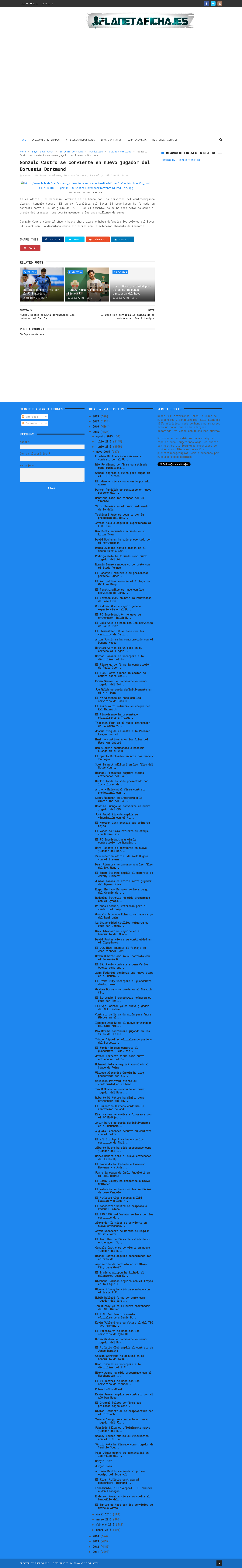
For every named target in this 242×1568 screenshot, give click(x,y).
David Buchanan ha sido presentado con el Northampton (123, 541)
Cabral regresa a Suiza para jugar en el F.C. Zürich (122, 474)
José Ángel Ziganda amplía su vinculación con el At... (116, 816)
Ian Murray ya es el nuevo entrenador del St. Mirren (122, 1307)
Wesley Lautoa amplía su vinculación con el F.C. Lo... (122, 1437)
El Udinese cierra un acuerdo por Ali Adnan (122, 482)
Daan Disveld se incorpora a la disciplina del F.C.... (118, 1365)
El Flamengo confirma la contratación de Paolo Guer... (122, 666)
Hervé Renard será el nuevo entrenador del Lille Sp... (123, 1157)
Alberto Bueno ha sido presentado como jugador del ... (123, 1149)
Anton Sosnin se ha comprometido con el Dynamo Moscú (124, 641)
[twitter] (213, 3)
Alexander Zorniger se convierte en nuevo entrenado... (121, 1224)
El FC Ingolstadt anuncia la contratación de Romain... (115, 841)
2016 (96, 426)
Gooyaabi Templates (86, 1563)
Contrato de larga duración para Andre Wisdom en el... (123, 1016)
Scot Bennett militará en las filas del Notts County (124, 766)
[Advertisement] (47, 72)
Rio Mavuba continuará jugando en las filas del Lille (122, 1032)
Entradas (31, 416)
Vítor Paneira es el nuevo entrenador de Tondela (122, 507)
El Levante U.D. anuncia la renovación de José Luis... (123, 599)
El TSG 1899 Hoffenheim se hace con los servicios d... (124, 1215)
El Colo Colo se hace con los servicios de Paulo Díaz (124, 624)
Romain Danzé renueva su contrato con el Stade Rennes (122, 566)
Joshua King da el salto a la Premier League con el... (122, 732)
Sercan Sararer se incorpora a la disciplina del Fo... (119, 657)
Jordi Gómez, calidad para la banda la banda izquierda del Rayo (132, 289)
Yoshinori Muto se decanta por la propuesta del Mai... (119, 516)
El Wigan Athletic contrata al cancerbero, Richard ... (117, 1481)
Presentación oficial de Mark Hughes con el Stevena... (121, 857)
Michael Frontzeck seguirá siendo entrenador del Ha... (119, 774)
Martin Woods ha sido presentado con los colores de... (121, 782)
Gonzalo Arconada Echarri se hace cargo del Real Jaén (124, 915)
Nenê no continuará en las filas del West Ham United (121, 741)
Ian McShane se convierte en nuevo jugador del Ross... (120, 1090)
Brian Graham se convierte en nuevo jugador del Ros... (121, 1340)
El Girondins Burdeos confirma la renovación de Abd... (119, 1107)
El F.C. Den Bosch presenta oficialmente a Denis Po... (116, 1315)
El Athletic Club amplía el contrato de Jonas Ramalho (124, 1349)
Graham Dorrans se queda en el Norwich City (123, 990)
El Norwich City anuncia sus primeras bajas (122, 824)
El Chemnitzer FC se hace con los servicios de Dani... (119, 632)
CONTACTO (47, 3)
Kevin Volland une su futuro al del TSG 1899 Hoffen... (124, 1324)
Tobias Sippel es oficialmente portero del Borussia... (123, 1041)
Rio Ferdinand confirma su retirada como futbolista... (121, 466)
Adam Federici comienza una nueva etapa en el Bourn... (124, 974)
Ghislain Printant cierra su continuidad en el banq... (116, 1082)
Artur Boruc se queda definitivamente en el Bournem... (122, 1124)
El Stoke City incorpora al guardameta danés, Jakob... (123, 982)
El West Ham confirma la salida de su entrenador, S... (122, 1240)
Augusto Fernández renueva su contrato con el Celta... (123, 1132)
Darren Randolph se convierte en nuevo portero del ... (123, 491)
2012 (96, 1546)
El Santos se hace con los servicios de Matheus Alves (124, 1506)
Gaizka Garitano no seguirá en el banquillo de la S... (119, 1357)
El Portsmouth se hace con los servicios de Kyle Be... (117, 1332)
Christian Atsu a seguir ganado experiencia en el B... (118, 607)
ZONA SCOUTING (137, 139)
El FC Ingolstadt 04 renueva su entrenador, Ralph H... (118, 616)
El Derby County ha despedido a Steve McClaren (122, 1182)
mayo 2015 (103, 451)
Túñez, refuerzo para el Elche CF (85, 291)
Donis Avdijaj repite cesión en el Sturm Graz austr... (120, 549)
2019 (96, 416)
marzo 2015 (104, 1519)
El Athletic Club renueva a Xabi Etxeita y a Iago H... (118, 1199)
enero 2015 (104, 1530)
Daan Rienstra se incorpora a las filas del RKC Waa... (124, 866)
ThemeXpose (42, 1563)
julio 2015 (104, 441)
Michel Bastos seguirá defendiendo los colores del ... (123, 1257)
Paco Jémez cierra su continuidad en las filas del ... (122, 1454)
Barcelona (30, 272)
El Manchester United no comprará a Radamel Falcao (121, 1207)
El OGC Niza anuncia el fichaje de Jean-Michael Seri (120, 949)
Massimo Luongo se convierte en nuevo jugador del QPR (122, 807)
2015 (96, 432)
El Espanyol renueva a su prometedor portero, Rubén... (121, 574)
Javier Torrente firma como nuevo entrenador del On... (119, 1057)
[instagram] (219, 3)
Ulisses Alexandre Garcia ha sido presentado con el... (119, 1074)
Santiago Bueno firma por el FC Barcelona (41, 291)
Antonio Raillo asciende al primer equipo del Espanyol (120, 1472)
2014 (96, 1536)
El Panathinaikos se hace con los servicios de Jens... (119, 591)
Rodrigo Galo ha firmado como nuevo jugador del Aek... (121, 557)
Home (23, 139)
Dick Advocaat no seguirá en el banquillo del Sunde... (118, 932)
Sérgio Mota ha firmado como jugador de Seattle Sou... (124, 1446)
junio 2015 (104, 446)
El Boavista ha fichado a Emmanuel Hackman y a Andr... (120, 1165)
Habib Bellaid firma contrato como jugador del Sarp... (120, 1299)
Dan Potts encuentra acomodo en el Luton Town (120, 532)
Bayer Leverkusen (42, 151)
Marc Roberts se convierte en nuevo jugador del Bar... (121, 849)
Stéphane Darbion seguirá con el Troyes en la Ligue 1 (124, 1282)
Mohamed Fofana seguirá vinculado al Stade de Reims (122, 1065)
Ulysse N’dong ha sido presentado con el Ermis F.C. (122, 1290)
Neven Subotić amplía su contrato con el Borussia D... (122, 957)
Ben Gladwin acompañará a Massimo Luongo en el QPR (119, 749)
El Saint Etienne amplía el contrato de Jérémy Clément (124, 874)
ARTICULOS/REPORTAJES (80, 139)
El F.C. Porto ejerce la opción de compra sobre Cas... (120, 674)
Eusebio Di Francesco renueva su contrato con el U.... (118, 457)
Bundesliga (96, 151)
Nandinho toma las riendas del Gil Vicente (120, 499)
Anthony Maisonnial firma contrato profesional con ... (120, 791)
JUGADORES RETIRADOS (46, 139)
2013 (96, 1541)
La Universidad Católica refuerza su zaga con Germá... (121, 924)
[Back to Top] (219, 1563)
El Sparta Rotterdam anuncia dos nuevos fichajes (124, 757)
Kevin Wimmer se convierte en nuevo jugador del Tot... (121, 682)
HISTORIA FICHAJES (165, 139)
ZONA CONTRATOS (111, 139)
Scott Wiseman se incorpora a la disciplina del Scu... (118, 799)
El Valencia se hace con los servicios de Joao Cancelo (123, 1190)
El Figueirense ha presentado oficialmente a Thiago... (116, 716)
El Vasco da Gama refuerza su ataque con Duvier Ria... (122, 832)
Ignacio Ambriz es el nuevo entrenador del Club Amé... (123, 1024)
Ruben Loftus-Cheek (109, 1389)
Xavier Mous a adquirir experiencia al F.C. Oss (123, 524)
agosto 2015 (105, 436)
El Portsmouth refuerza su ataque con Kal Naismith (122, 707)
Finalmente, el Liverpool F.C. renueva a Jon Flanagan (123, 1489)
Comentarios (33, 423)
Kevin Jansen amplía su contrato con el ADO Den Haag (124, 1395)
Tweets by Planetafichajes (180, 160)
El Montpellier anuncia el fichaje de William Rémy (122, 582)
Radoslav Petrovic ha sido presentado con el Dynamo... (122, 899)
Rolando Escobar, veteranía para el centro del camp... (121, 907)
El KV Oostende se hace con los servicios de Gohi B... (118, 699)
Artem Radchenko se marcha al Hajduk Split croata (122, 1232)
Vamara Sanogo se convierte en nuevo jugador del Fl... (121, 1420)
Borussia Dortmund (71, 151)
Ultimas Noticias (120, 151)
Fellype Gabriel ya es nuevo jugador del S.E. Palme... (122, 1007)
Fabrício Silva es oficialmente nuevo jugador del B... (122, 1429)
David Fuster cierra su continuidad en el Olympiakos (123, 941)
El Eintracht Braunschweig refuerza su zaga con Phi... (123, 999)
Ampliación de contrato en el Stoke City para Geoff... (121, 1265)
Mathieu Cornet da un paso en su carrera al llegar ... (118, 649)
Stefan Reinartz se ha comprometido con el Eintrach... (124, 1412)
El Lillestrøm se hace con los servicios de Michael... (117, 1382)
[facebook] (206, 3)
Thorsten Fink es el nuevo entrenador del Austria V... (122, 724)
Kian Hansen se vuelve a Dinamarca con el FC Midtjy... (123, 1116)
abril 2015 (104, 1514)
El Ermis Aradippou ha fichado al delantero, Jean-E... (119, 1274)
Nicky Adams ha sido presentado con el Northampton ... (123, 1374)
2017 (96, 421)
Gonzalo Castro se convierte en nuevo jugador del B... (122, 1249)
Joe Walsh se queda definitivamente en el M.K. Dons (123, 691)
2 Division (75, 272)
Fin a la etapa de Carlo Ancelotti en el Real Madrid (122, 1174)
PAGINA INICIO (29, 3)
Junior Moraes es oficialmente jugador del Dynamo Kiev (123, 882)
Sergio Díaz (103, 1461)
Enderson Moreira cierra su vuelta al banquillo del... (122, 1498)
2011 (96, 1551)
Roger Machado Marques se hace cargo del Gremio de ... (121, 891)
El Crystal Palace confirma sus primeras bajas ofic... (118, 1404)
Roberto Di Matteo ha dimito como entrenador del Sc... (119, 1099)
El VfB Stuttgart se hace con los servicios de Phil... (119, 1140)
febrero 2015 (106, 1524)
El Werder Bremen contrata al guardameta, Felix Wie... (116, 1049)
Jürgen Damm (103, 1466)
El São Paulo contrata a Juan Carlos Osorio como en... (121, 966)
